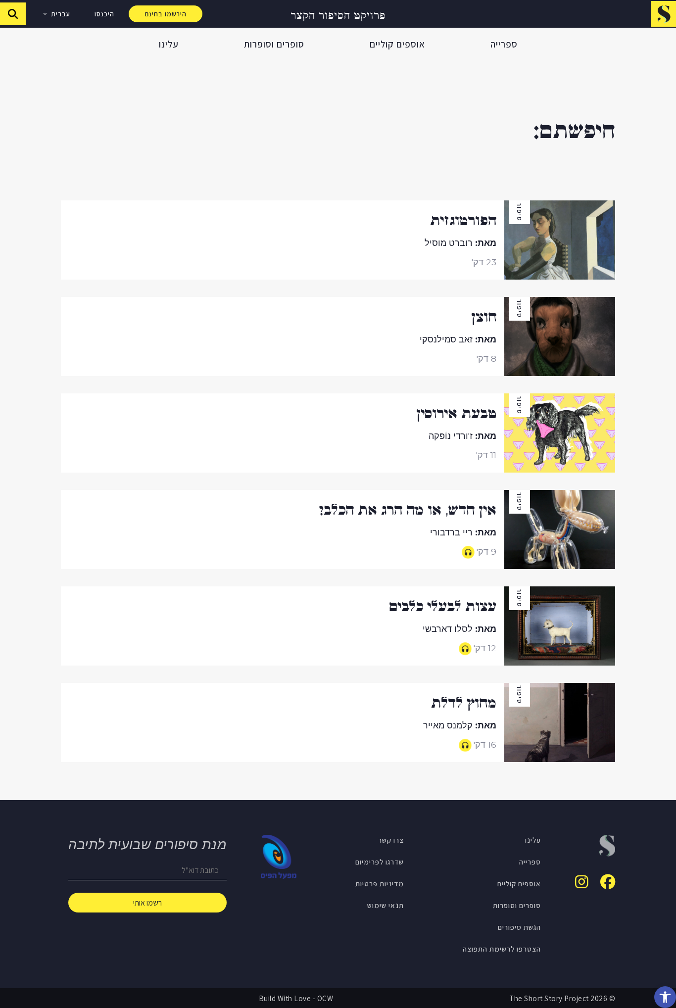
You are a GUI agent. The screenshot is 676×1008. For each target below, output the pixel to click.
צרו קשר (391, 840)
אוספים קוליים (397, 44)
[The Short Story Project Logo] (663, 13)
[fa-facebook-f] (607, 881)
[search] (13, 13)
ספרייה (504, 44)
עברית (60, 13)
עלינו (169, 44)
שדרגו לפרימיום (379, 861)
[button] (665, 997)
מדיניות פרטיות (379, 883)
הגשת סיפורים (519, 927)
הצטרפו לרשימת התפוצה (502, 949)
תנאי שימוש (385, 905)
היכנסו (104, 13)
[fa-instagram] (581, 881)
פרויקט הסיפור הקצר (338, 14)
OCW (325, 998)
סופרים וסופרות (274, 44)
